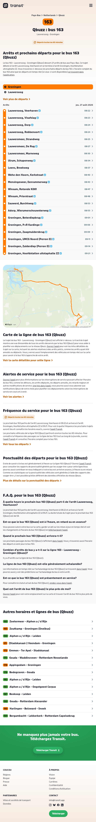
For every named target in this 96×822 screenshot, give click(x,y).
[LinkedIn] (62, 805)
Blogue (6, 778)
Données (7, 803)
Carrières (53, 781)
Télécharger (58, 813)
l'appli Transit (56, 429)
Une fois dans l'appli (42, 385)
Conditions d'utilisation (59, 788)
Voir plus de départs (15, 99)
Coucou (7, 770)
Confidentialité (56, 785)
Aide (5, 785)
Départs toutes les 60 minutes (50, 42)
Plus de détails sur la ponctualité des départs (31, 480)
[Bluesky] (54, 805)
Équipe (52, 778)
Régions (6, 774)
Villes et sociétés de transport (17, 800)
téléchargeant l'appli (58, 530)
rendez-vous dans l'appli (61, 583)
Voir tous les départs (16, 444)
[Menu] (91, 5)
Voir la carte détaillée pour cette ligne (26, 360)
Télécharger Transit (46, 750)
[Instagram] (50, 805)
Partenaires (10, 795)
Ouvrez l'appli (53, 346)
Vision (52, 774)
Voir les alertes (12, 396)
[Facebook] (58, 805)
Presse (6, 781)
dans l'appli (57, 541)
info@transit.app (56, 800)
